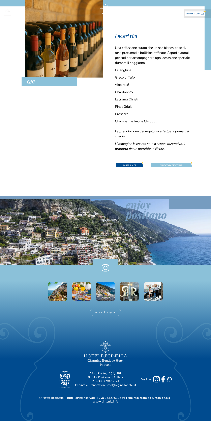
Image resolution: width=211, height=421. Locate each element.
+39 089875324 (107, 381)
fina (131, 148)
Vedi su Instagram (105, 312)
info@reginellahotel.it (121, 385)
